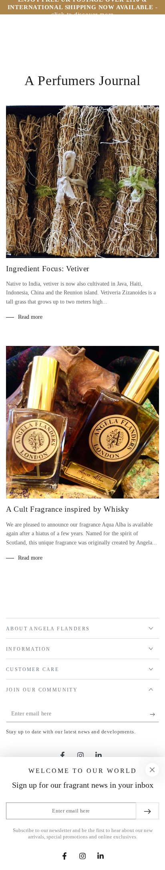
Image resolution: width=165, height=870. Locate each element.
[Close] (152, 770)
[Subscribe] (154, 714)
